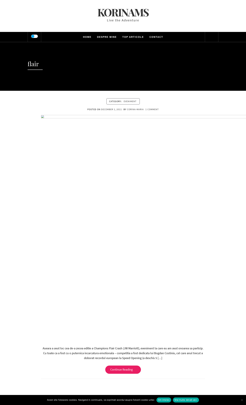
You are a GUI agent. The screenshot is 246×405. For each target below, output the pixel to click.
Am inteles (164, 399)
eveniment (130, 101)
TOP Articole (133, 37)
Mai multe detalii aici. (186, 399)
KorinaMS (123, 12)
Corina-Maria (135, 109)
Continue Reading (121, 369)
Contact (156, 37)
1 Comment (152, 109)
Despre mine (107, 37)
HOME (87, 37)
